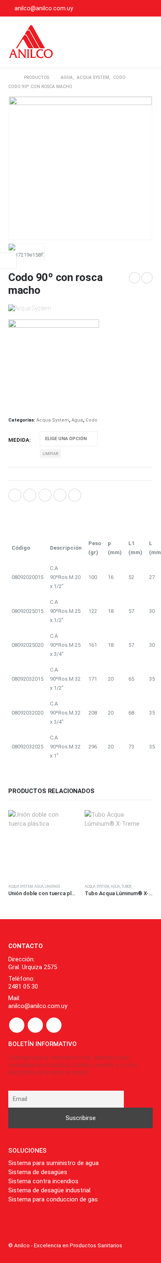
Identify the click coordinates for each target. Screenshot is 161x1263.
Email (74, 495)
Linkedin (54, 1025)
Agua (77, 420)
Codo (91, 420)
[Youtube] (133, 8)
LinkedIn (45, 495)
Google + (59, 495)
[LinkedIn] (147, 8)
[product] (42, 844)
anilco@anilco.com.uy (43, 8)
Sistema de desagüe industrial (49, 1190)
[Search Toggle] (121, 42)
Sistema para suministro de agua (53, 1163)
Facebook (14, 495)
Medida (18, 440)
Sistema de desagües (37, 1172)
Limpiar (50, 453)
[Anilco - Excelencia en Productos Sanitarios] (31, 42)
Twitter (29, 495)
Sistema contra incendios (43, 1181)
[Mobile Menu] (144, 42)
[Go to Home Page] (10, 77)
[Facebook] (120, 8)
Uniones (52, 886)
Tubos (126, 886)
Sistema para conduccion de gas (53, 1199)
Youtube (35, 1025)
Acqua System (52, 420)
